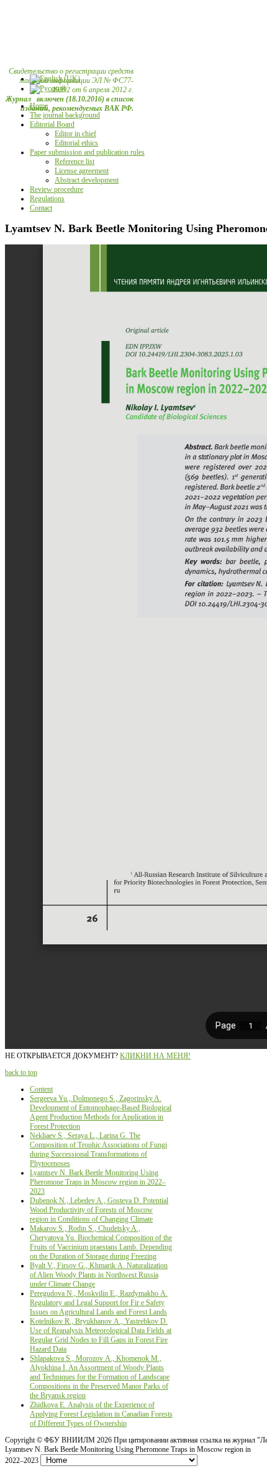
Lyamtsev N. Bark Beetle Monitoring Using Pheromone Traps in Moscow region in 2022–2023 (98, 1182)
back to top (21, 1072)
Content (41, 1089)
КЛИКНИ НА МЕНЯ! (155, 1055)
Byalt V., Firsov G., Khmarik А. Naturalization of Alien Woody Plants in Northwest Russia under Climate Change (99, 1274)
